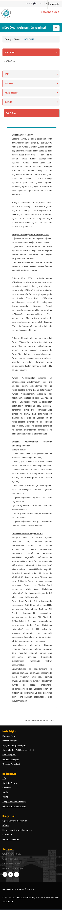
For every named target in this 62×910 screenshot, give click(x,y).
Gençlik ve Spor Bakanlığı (14, 801)
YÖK (4, 778)
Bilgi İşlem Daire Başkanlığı (23, 897)
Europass (6, 787)
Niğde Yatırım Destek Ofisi (14, 806)
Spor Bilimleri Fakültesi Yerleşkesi (18, 750)
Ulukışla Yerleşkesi (11, 764)
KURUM (8, 101)
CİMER (5, 797)
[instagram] (16, 874)
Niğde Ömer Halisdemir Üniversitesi (18, 889)
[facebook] (4, 874)
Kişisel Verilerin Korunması (14, 820)
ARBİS (5, 792)
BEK (7, 74)
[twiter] (10, 874)
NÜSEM (5, 825)
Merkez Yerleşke (9, 740)
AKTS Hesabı (11, 92)
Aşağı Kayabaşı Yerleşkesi (14, 745)
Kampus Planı (8, 736)
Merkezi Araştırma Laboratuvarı (17, 830)
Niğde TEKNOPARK (11, 839)
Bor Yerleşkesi (9, 754)
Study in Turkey (9, 783)
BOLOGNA (10, 52)
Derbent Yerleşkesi (10, 759)
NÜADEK (9, 83)
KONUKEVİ (7, 834)
